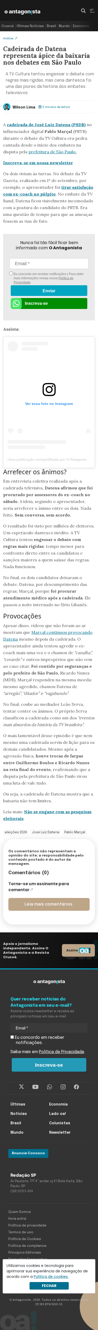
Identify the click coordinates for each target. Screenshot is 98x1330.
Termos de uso (20, 1232)
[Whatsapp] (49, 1087)
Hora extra (17, 1218)
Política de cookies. (51, 1276)
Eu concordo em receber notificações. (39, 1040)
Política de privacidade (27, 1225)
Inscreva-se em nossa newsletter (38, 162)
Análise (8, 38)
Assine (72, 950)
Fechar (49, 1285)
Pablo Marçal (74, 832)
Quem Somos (19, 1212)
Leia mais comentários (48, 904)
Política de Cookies (24, 1239)
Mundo (64, 26)
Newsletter (60, 1132)
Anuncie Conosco (28, 1153)
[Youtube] (35, 1087)
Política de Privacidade (61, 1052)
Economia (81, 26)
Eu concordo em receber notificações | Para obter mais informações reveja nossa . (48, 278)
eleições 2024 (16, 832)
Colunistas (59, 1123)
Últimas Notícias (30, 26)
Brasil (51, 26)
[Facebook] (76, 1087)
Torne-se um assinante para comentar (38, 886)
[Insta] (63, 1087)
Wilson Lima (24, 107)
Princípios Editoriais (24, 1252)
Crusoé (7, 26)
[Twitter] (21, 1087)
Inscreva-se (36, 303)
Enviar (49, 291)
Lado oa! (57, 1114)
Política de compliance (27, 1246)
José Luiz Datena (45, 832)
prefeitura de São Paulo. (52, 151)
